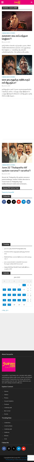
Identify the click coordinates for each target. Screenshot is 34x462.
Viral (5, 439)
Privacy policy (9, 459)
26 (4, 305)
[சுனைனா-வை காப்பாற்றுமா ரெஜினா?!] (17, 21)
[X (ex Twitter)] (9, 202)
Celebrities (7, 422)
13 (9, 295)
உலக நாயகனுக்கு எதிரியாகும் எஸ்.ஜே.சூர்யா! (16, 81)
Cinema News (6, 33)
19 (4, 300)
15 (19, 295)
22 (19, 300)
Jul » (7, 310)
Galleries (6, 432)
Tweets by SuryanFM (8, 192)
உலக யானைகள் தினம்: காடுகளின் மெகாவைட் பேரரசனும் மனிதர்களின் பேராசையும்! (15, 263)
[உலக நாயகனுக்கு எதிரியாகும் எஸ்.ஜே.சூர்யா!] (17, 65)
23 (24, 300)
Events (6, 414)
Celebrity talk (8, 407)
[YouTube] (19, 202)
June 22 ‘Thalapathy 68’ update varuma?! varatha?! (16, 169)
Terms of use (24, 457)
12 (4, 295)
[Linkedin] (28, 202)
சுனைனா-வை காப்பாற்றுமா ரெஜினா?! (15, 37)
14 (14, 295)
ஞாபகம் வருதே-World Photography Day (15, 248)
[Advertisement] (17, 119)
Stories (12, 33)
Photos (6, 398)
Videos (6, 394)
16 (24, 295)
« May (3, 310)
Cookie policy (18, 459)
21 (14, 300)
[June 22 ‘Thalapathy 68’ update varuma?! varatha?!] (17, 153)
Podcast (6, 404)
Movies (6, 435)
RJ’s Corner (7, 411)
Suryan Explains (9, 401)
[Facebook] (4, 202)
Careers (25, 459)
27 (9, 305)
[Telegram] (24, 202)
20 (9, 300)
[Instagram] (14, 202)
